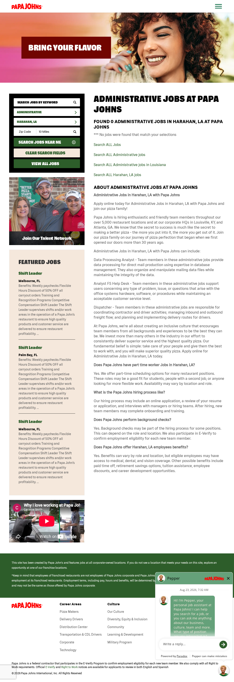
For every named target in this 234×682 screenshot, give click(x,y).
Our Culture (115, 611)
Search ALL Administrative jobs (119, 155)
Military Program (119, 642)
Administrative (29, 112)
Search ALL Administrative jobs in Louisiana (130, 165)
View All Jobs (45, 163)
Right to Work (69, 667)
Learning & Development (125, 634)
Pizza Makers (69, 611)
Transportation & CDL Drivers (81, 634)
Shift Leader (30, 273)
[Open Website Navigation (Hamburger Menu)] (220, 12)
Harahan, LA (27, 122)
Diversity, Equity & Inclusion (127, 619)
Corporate (67, 642)
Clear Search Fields (45, 153)
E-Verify (50, 667)
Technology (68, 650)
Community (115, 627)
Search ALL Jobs (107, 145)
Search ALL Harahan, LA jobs (117, 175)
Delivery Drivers (71, 619)
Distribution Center (74, 627)
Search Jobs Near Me (40, 142)
